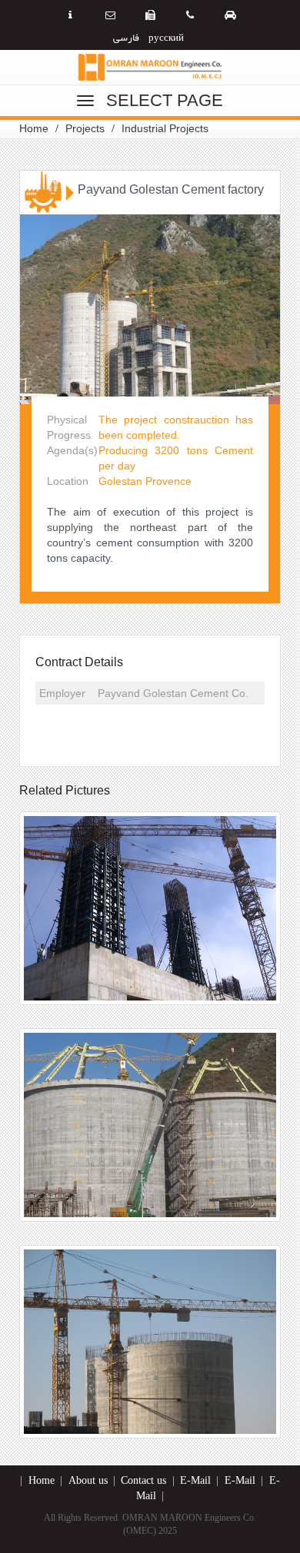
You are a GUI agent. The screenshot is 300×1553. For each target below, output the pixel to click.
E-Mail (195, 1480)
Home (41, 1480)
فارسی (126, 36)
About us (88, 1480)
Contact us (143, 1480)
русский (166, 36)
